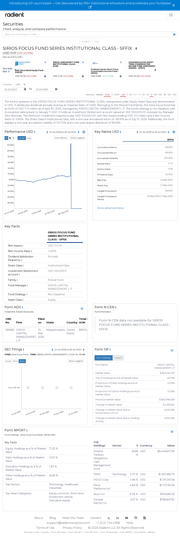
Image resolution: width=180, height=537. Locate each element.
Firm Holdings (104, 357)
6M (155, 94)
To (30, 89)
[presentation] (15, 70)
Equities (45, 532)
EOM (116, 94)
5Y (140, 94)
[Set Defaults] (136, 49)
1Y (151, 94)
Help (129, 523)
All (130, 94)
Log (29, 138)
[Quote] (10, 138)
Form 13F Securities (109, 532)
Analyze (86, 41)
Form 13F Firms (91, 532)
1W (169, 94)
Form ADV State (59, 532)
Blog (52, 518)
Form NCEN (140, 532)
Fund (8, 361)
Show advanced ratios (110, 208)
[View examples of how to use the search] (174, 34)
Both (22, 361)
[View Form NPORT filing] (171, 432)
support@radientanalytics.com (68, 523)
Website (151, 532)
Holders (118, 357)
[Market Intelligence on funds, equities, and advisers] (14, 15)
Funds (36, 532)
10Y (135, 94)
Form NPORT (126, 532)
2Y (147, 94)
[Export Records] (83, 132)
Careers (95, 518)
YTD (174, 94)
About (38, 518)
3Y (143, 94)
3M (160, 94)
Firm (15, 361)
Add (96, 41)
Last (123, 94)
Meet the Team (73, 518)
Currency (7, 84)
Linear (22, 138)
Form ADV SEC (75, 532)
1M (164, 94)
